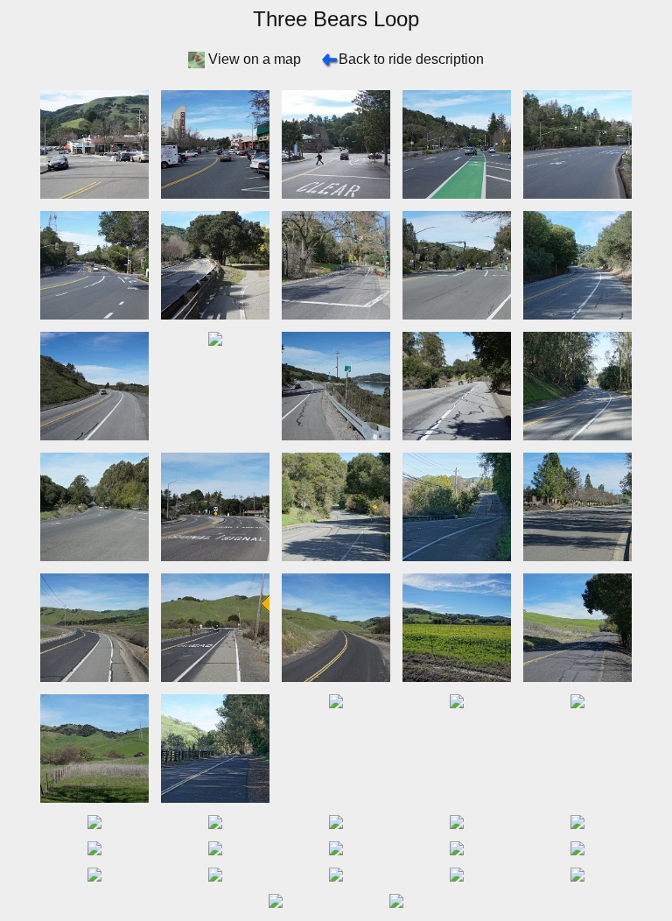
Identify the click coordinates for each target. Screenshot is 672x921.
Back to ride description (411, 59)
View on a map (254, 59)
